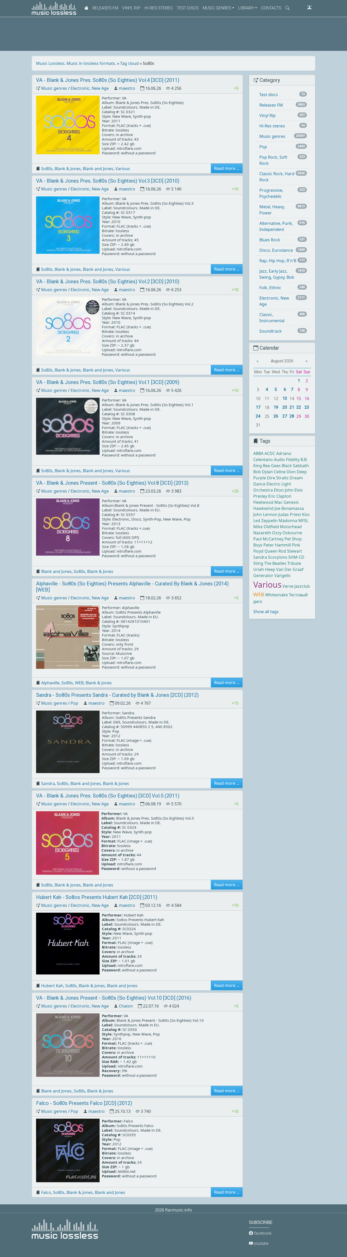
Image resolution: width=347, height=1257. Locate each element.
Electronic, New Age (90, 88)
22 (298, 407)
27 (284, 416)
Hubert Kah (52, 985)
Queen (270, 551)
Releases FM (105, 8)
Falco (46, 1192)
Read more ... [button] (226, 168)
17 (258, 407)
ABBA (258, 453)
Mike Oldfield (266, 526)
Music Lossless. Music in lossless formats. (76, 63)
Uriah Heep (264, 569)
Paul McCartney (268, 539)
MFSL (303, 520)
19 (276, 407)
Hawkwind (263, 508)
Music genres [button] (217, 8)
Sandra (48, 783)
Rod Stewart (290, 551)
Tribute (294, 563)
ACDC (269, 453)
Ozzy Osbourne (287, 533)
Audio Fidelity (286, 459)
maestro (127, 88)
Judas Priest (289, 514)
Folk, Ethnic (270, 287)
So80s (47, 168)
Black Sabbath (295, 465)
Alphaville (50, 683)
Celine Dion (285, 472)
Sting (258, 563)
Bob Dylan (263, 472)
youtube (261, 1243)
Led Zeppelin (265, 520)
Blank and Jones (98, 168)
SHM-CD (296, 557)
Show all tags (266, 611)
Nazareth (262, 533)
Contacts (271, 8)
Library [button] (246, 8)
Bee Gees (272, 465)
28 (292, 416)
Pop (74, 703)
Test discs (188, 8)
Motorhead (291, 526)
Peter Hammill (277, 545)
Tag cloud (129, 63)
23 (307, 407)
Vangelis (282, 575)
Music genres (54, 88)
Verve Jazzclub (296, 586)
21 (292, 407)
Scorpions (277, 557)
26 (276, 416)
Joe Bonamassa (289, 508)
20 (284, 407)
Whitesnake (276, 595)
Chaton (126, 1006)
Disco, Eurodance (276, 250)
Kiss (306, 514)
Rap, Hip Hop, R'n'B (277, 260)
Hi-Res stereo (159, 8)
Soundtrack (270, 331)
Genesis (291, 502)
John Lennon (265, 514)
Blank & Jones (68, 168)
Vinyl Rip (131, 8)
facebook (262, 1233)
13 (284, 398)
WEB (79, 683)
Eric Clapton (279, 496)
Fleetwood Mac (267, 502)
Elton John (283, 490)
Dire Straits (278, 478)
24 (258, 416)
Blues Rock (269, 240)
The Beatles (275, 563)
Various (122, 168)
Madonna (288, 520)
